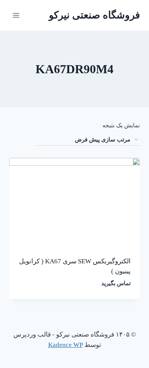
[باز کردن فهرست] (16, 15)
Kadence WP (65, 344)
